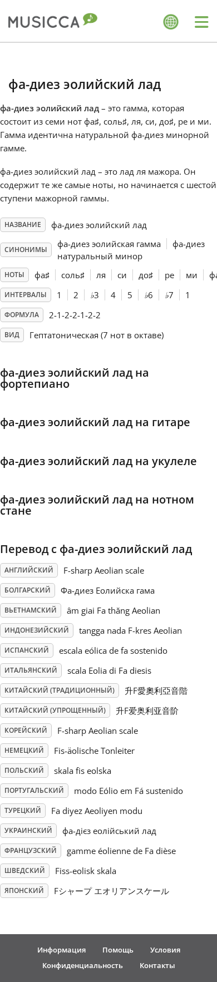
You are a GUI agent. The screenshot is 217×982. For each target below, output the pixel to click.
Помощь (118, 950)
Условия (165, 950)
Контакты (157, 965)
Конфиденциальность (82, 965)
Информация (61, 950)
